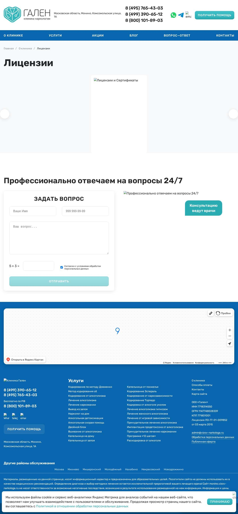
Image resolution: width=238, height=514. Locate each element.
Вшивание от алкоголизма (85, 431)
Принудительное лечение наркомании (151, 431)
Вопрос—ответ (177, 35)
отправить (59, 281)
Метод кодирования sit (82, 391)
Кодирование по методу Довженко (90, 386)
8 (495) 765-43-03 (144, 8)
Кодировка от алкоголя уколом (146, 404)
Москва (59, 469)
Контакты (225, 35)
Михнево (73, 469)
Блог (134, 35)
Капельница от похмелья (142, 386)
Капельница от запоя (81, 440)
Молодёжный (113, 469)
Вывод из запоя (78, 409)
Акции (98, 35)
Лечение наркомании (82, 404)
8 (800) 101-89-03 (144, 20)
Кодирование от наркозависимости (150, 395)
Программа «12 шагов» (141, 436)
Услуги (55, 35)
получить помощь (214, 15)
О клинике (13, 35)
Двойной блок (77, 427)
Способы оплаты (202, 385)
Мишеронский (92, 469)
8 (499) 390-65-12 (144, 14)
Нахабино (131, 469)
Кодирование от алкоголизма (87, 395)
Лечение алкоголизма (82, 400)
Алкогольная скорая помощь (86, 422)
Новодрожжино (174, 469)
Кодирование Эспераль (142, 391)
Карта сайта (199, 394)
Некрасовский (150, 469)
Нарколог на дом (78, 413)
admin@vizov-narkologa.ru (208, 432)
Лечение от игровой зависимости (148, 418)
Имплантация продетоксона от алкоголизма (155, 427)
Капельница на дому (81, 436)
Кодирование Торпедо (141, 400)
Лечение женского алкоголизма (147, 413)
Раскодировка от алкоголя (144, 440)
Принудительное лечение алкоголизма (152, 422)
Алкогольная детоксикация (85, 418)
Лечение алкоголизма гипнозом (147, 409)
